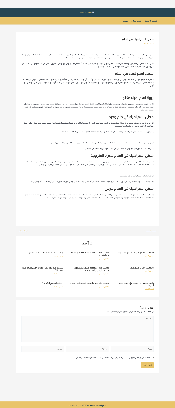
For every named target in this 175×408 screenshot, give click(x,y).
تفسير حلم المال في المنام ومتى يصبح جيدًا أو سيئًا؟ (42, 268)
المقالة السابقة (152, 231)
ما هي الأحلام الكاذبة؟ (52, 283)
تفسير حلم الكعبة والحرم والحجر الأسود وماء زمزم (90, 253)
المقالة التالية (22, 231)
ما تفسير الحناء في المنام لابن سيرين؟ (136, 252)
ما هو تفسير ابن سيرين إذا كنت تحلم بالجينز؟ (137, 284)
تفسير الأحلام (136, 21)
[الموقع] (42, 349)
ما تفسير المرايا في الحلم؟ (142, 267)
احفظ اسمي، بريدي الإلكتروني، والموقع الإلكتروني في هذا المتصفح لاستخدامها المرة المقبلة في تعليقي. (112, 358)
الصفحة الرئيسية (151, 21)
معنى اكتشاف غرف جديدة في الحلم (46, 252)
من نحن (125, 21)
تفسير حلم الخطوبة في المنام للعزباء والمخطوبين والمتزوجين (91, 268)
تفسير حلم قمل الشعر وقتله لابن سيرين (89, 283)
